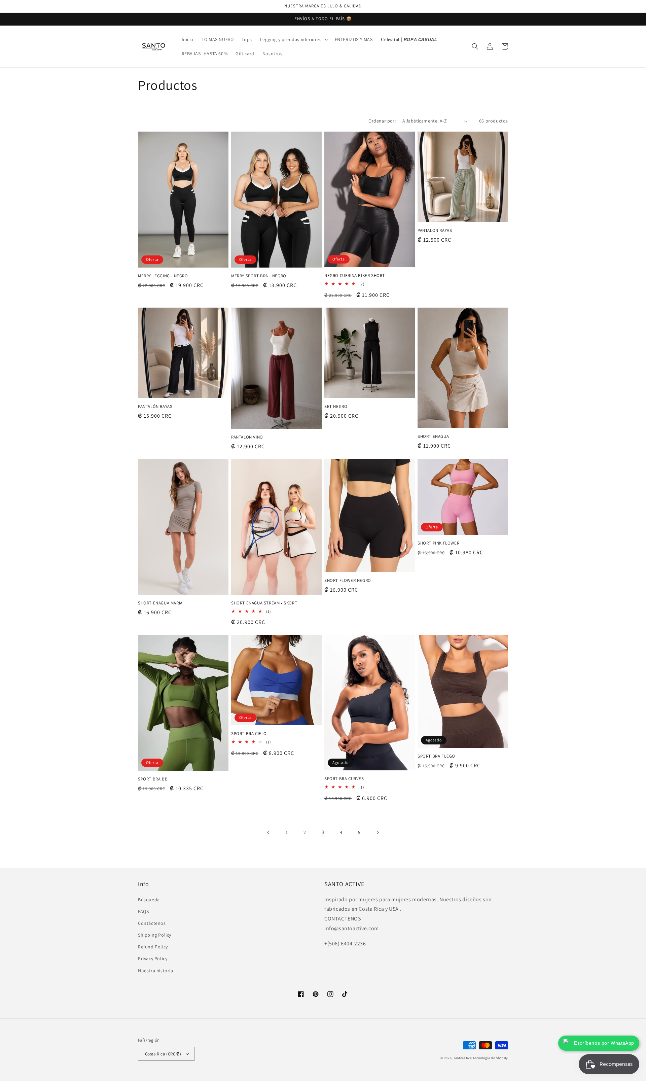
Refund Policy (153, 947)
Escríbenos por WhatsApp (604, 1043)
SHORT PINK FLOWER (438, 543)
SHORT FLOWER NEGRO (347, 580)
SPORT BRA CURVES (344, 778)
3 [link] (323, 832)
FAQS (143, 911)
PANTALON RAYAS (435, 230)
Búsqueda (149, 900)
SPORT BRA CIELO (249, 733)
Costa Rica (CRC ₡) (163, 1054)
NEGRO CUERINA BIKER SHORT (354, 275)
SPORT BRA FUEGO (436, 756)
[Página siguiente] (377, 832)
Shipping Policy (154, 935)
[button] (293, 39)
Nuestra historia (155, 971)
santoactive (463, 1058)
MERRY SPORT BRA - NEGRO (258, 276)
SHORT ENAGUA (433, 436)
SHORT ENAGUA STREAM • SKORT (264, 603)
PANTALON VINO (247, 437)
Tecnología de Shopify (490, 1058)
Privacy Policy (152, 958)
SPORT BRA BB (153, 779)
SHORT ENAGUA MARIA (160, 603)
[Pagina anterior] (268, 832)
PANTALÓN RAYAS (155, 406)
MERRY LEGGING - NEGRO (163, 276)
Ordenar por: (382, 121)
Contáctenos (152, 923)
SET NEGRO (335, 406)
